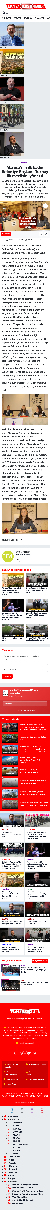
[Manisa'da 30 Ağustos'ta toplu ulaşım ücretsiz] (37, 630)
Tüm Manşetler (12, 1079)
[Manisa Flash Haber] (26, 6)
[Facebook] (16, 1053)
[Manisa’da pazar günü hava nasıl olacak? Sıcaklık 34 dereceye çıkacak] (13, 580)
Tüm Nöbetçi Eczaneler (26, 710)
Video (11, 1160)
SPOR (46, 1096)
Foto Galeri (14, 1157)
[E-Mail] (18, 560)
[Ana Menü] (7, 13)
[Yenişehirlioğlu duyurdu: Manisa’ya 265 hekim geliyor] (37, 605)
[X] (21, 1053)
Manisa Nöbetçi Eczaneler (11, 1065)
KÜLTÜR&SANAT (22, 1096)
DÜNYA (4, 1096)
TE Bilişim (30, 1103)
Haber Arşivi (11, 1084)
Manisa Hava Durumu (37, 1064)
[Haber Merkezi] (8, 556)
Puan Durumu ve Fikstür (34, 1073)
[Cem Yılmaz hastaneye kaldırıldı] (37, 909)
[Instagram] (25, 1053)
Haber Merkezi (23, 555)
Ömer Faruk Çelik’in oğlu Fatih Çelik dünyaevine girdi (36, 590)
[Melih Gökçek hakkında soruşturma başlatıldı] (12, 909)
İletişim (11, 1178)
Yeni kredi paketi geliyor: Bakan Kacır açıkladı (10, 949)
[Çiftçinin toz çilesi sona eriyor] (13, 630)
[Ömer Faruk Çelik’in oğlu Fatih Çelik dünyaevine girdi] (37, 580)
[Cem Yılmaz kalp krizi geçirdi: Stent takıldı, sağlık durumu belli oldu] (37, 879)
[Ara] (4, 13)
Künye (11, 1175)
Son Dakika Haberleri (37, 1079)
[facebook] (12, 1110)
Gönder (7, 676)
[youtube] (42, 1110)
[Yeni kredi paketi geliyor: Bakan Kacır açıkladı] (12, 935)
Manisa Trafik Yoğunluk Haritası (10, 1073)
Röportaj (12, 1166)
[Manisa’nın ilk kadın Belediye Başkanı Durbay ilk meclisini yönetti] (25, 216)
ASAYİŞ (5, 830)
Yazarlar (12, 1163)
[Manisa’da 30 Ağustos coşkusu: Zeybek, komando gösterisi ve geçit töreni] (37, 820)
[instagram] (32, 1110)
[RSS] (34, 1053)
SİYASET (17, 18)
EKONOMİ (39, 18)
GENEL (30, 889)
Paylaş (7, 234)
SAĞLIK (11, 1096)
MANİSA (28, 18)
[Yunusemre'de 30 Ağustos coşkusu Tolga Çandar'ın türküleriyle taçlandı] (13, 605)
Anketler (12, 1172)
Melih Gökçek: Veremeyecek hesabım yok (11, 834)
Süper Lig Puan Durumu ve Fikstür (28, 1194)
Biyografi (13, 1169)
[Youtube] (29, 1053)
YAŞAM (39, 1096)
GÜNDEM (6, 18)
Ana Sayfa (13, 1116)
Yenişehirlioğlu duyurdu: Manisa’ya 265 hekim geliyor (36, 615)
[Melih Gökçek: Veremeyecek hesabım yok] (12, 820)
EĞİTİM (32, 1096)
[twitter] (22, 1110)
